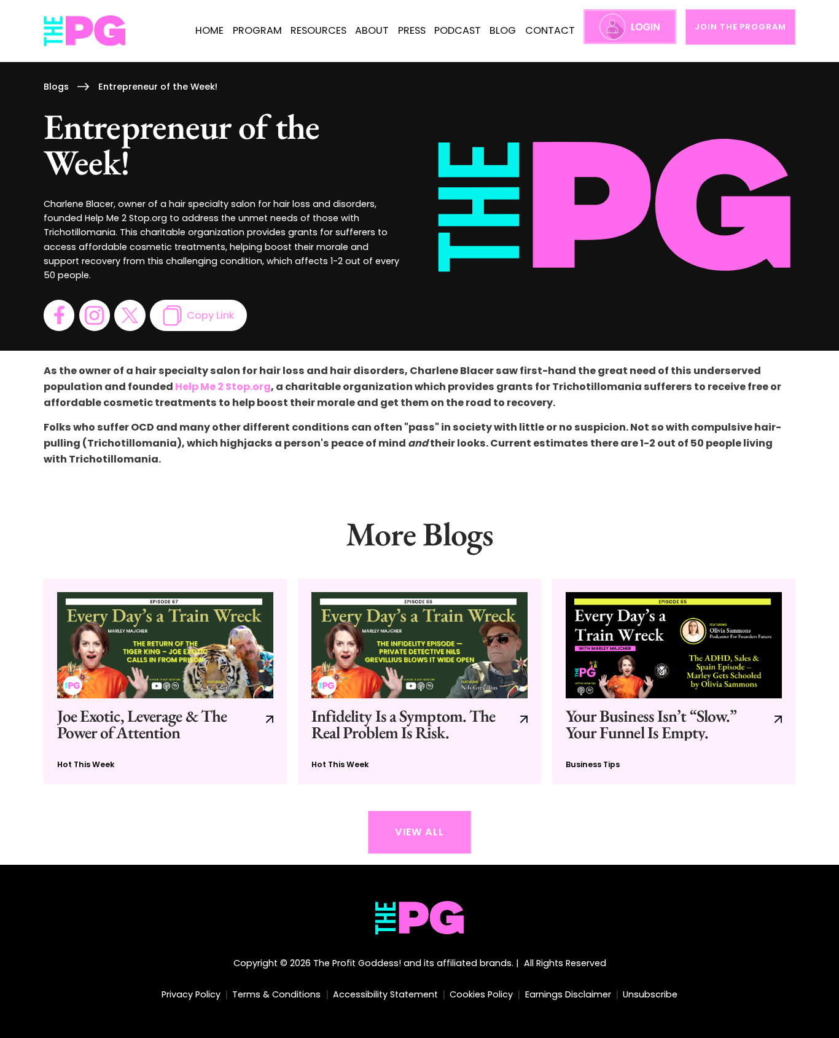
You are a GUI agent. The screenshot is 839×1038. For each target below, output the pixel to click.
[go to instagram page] (94, 315)
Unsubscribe (650, 994)
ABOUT (372, 30)
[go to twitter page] (129, 315)
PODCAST (457, 30)
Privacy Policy (191, 994)
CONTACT (550, 30)
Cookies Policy (481, 994)
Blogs (56, 86)
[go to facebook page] (59, 315)
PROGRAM (257, 30)
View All (419, 832)
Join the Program (740, 27)
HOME (209, 30)
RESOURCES (318, 30)
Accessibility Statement (385, 994)
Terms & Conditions (276, 994)
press (412, 30)
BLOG (503, 30)
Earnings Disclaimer (568, 994)
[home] (85, 31)
